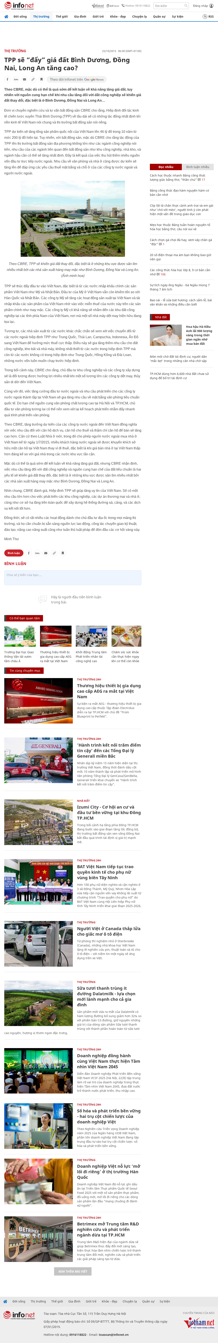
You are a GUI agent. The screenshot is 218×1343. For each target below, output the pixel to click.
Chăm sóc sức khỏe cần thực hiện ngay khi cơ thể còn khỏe (125, 656)
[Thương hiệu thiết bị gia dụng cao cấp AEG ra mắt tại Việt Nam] (56, 636)
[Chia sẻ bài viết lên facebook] (7, 79)
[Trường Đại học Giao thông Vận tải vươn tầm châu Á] (20, 636)
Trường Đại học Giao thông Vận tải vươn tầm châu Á (19, 656)
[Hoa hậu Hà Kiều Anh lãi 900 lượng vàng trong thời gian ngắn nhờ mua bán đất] (166, 335)
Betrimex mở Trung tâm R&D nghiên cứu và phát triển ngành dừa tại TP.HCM (108, 1229)
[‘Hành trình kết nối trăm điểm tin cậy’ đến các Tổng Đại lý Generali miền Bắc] (38, 760)
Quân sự (159, 16)
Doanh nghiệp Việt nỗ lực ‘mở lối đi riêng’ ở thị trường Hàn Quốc (108, 1171)
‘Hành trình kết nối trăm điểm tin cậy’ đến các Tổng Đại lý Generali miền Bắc (109, 750)
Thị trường (41, 16)
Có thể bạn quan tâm (25, 618)
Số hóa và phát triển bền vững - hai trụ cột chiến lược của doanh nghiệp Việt (109, 1116)
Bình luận (14, 553)
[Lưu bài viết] (41, 79)
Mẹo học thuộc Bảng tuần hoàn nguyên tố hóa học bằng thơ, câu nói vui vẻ (180, 227)
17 (203, 180)
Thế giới (62, 16)
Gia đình (80, 16)
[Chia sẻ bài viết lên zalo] (16, 79)
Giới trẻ (98, 16)
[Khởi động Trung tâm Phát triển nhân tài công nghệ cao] (91, 636)
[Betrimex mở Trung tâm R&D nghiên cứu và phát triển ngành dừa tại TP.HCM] (38, 1239)
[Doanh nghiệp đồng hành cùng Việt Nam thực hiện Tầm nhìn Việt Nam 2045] (38, 1071)
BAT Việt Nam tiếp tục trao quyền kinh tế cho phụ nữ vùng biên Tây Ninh (105, 872)
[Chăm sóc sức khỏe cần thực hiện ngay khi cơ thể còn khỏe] (127, 636)
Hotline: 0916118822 (137, 5)
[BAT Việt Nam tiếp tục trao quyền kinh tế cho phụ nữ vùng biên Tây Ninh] (38, 882)
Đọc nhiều (166, 167)
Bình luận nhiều (197, 167)
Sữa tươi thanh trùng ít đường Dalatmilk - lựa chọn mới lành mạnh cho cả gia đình (106, 996)
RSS (211, 16)
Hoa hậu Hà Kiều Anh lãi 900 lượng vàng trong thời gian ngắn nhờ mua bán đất (199, 335)
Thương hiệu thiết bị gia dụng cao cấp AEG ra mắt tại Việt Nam (55, 656)
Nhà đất (83, 801)
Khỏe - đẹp (118, 16)
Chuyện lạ (139, 16)
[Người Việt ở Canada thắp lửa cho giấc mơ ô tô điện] (38, 944)
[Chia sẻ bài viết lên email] (24, 79)
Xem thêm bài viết (72, 1271)
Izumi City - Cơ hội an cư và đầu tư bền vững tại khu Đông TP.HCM (109, 812)
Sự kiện (177, 16)
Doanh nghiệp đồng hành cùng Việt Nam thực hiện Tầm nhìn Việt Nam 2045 (108, 1061)
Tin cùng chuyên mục (25, 671)
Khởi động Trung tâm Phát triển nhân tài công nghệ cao (91, 656)
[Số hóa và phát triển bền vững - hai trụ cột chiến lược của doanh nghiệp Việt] (38, 1126)
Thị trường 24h (89, 679)
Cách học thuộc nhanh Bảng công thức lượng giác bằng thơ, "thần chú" (177, 177)
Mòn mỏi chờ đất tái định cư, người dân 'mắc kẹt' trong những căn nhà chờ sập (178, 359)
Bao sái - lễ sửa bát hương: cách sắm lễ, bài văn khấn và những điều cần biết (181, 302)
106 (163, 274)
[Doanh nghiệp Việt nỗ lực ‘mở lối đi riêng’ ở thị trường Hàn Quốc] (38, 1181)
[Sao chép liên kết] (33, 79)
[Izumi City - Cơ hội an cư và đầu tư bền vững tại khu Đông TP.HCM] (38, 822)
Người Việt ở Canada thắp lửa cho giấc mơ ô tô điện (109, 931)
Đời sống (20, 16)
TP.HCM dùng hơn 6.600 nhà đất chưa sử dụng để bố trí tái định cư (179, 376)
